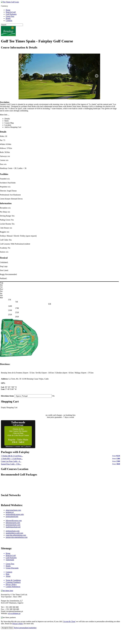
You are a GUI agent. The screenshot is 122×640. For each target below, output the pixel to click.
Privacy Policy (17, 624)
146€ (10, 306)
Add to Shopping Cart (12, 127)
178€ (17, 308)
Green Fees (10, 16)
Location (7, 125)
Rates (6, 121)
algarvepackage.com (13, 510)
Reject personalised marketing (25, 628)
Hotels (8, 18)
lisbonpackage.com (13, 523)
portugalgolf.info (12, 517)
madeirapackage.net (13, 527)
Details (7, 119)
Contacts (9, 21)
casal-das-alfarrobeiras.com (16, 535)
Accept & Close (7, 628)
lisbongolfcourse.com (14, 521)
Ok (53, 396)
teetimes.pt (10, 512)
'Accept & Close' (69, 621)
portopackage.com (12, 531)
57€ (9, 300)
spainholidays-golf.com (14, 533)
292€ (17, 317)
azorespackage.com (13, 525)
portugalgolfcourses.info (15, 514)
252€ (17, 312)
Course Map (9, 123)
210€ (10, 310)
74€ (16, 302)
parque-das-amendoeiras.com (16, 537)
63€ (49, 304)
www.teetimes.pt (14, 613)
